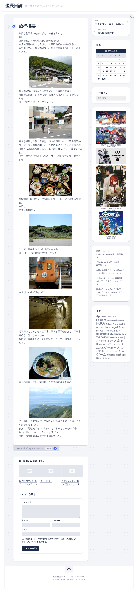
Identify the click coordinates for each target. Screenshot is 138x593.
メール (56, 520)
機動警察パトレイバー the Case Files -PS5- (111, 165)
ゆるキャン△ (104, 344)
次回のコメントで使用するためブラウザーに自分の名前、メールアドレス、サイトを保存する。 (51, 540)
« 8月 (98, 79)
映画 (109, 355)
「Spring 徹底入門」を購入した (109, 262)
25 (102, 75)
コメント (27, 502)
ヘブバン (119, 347)
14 (115, 67)
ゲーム (109, 347)
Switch (122, 334)
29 (119, 75)
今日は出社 (46, 481)
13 (111, 67)
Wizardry (116, 337)
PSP (105, 331)
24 (98, 75)
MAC (120, 324)
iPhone (115, 324)
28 (115, 75)
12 (107, 67)
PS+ (119, 327)
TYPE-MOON (102, 337)
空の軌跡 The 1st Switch (111, 237)
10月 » (104, 79)
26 (107, 75)
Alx (83, 579)
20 (111, 71)
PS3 (123, 327)
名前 (25, 520)
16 (124, 67)
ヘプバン (100, 351)
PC (123, 324)
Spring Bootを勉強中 (105, 254)
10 (98, 67)
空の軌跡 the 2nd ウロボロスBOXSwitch (111, 125)
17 (98, 71)
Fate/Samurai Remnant (115, 320)
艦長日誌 (13, 5)
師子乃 (120, 254)
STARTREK (102, 334)
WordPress (68, 579)
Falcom (101, 320)
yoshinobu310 (38, 448)
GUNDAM (108, 324)
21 (115, 71)
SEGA (117, 330)
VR (111, 338)
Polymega (111, 327)
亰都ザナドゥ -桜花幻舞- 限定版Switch (111, 145)
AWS (105, 317)
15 (119, 67)
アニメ (112, 344)
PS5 (113, 126)
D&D (114, 316)
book (109, 317)
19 (107, 71)
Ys (122, 338)
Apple (100, 316)
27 (111, 75)
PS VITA (110, 331)
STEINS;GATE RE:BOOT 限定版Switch (111, 209)
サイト (24, 529)
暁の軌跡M (117, 354)
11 (102, 67)
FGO (100, 323)
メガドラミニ (109, 351)
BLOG (48, 448)
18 (102, 71)
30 (124, 75)
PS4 (97, 331)
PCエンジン (100, 328)
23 (124, 71)
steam (113, 334)
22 (119, 71)
